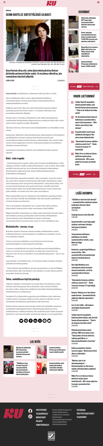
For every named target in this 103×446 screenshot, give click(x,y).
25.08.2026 (75, 344)
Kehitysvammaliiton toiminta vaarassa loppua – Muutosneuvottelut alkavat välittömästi (84, 351)
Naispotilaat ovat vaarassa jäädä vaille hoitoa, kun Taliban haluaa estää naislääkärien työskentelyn (89, 51)
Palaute (39, 421)
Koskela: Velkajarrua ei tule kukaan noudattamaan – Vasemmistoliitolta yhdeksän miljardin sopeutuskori (84, 295)
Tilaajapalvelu (42, 413)
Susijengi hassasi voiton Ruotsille (83, 215)
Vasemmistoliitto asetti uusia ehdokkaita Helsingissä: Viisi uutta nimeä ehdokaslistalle (85, 135)
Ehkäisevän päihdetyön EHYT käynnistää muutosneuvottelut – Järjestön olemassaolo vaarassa (23, 352)
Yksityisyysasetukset (85, 413)
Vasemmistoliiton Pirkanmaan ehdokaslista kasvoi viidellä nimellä (57, 349)
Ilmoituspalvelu (42, 424)
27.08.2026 (74, 217)
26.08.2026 (75, 260)
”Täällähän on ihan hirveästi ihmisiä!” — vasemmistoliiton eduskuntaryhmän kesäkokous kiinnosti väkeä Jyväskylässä (23, 368)
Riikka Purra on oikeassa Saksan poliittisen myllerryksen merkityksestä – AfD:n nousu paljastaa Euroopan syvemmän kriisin (86, 159)
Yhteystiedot (41, 410)
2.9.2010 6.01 (61, 81)
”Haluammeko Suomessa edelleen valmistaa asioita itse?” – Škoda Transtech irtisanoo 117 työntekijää (83, 283)
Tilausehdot (82, 417)
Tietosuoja (81, 410)
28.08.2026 (75, 210)
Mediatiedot (41, 417)
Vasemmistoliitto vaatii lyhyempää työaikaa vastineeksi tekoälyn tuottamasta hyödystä (56, 366)
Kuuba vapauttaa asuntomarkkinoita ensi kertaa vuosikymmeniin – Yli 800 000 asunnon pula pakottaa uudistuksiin (89, 36)
